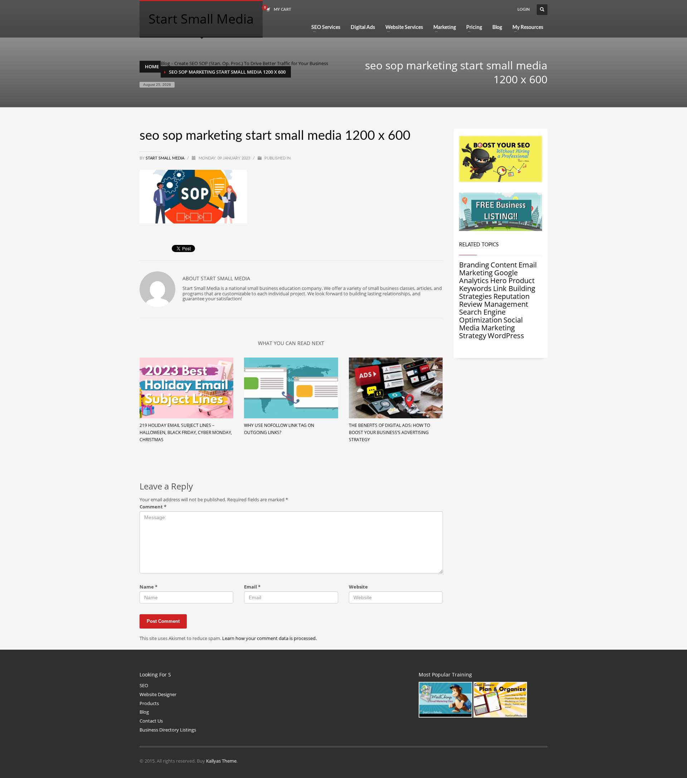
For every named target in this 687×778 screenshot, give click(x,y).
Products (149, 703)
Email (252, 587)
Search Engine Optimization (482, 316)
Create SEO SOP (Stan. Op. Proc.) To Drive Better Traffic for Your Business (251, 63)
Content (504, 265)
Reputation (511, 296)
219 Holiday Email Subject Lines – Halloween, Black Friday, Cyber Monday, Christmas (186, 432)
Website (358, 587)
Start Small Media (165, 158)
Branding (474, 265)
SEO (144, 685)
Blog (165, 63)
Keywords (475, 288)
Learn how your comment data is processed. (269, 638)
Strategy (472, 335)
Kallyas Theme (221, 761)
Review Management (493, 304)
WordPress (506, 335)
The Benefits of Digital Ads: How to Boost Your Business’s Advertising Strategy (389, 432)
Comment (153, 506)
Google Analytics (488, 276)
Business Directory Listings (168, 730)
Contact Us (151, 721)
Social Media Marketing (491, 324)
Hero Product (512, 280)
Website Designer (158, 694)
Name (148, 587)
